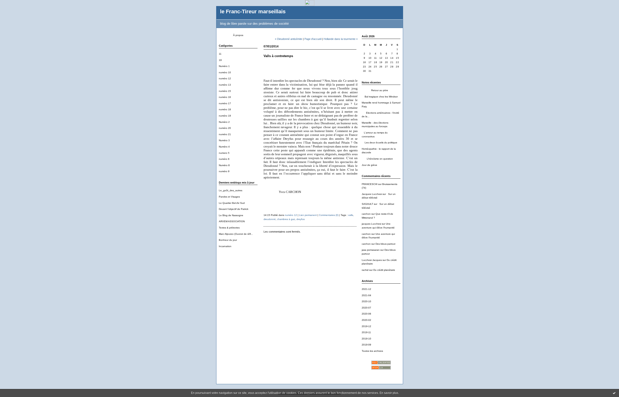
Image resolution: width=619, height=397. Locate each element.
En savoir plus (389, 393)
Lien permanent (308, 215)
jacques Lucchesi (371, 223)
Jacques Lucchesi (372, 194)
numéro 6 (224, 159)
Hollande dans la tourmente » (341, 38)
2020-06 (366, 313)
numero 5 (224, 153)
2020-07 (366, 307)
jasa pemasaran (371, 250)
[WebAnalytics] (309, 5)
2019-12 (366, 326)
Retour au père (375, 90)
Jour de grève (369, 165)
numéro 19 (225, 115)
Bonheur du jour (228, 240)
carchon (366, 214)
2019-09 (366, 344)
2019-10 (366, 338)
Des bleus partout (385, 244)
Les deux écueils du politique (379, 142)
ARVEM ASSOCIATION (232, 221)
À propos (238, 35)
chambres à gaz (286, 219)
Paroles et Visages (229, 196)
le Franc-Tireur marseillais (253, 11)
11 (220, 53)
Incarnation (225, 246)
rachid (365, 270)
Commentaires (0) (329, 215)
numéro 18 (225, 109)
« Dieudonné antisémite (288, 38)
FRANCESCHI (369, 184)
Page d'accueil (312, 38)
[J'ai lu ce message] (614, 393)
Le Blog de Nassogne (231, 215)
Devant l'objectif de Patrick (233, 209)
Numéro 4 (224, 146)
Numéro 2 (224, 122)
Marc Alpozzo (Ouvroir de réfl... (236, 234)
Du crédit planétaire (384, 270)
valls (350, 215)
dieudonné (270, 219)
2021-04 (366, 295)
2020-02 (366, 320)
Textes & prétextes (229, 227)
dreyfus (300, 219)
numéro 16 (225, 97)
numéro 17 (225, 103)
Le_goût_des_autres (230, 190)
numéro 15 (225, 91)
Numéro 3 (224, 140)
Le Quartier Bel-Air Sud (232, 203)
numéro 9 (224, 171)
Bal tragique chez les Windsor (380, 96)
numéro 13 (225, 84)
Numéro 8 (224, 165)
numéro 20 (225, 128)
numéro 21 (225, 134)
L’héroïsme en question (377, 158)
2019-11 (366, 332)
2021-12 (366, 289)
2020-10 (366, 301)
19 (220, 60)
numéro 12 (225, 78)
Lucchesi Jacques (372, 260)
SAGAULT (367, 204)
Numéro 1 (224, 66)
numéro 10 (225, 72)
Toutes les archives (372, 351)
